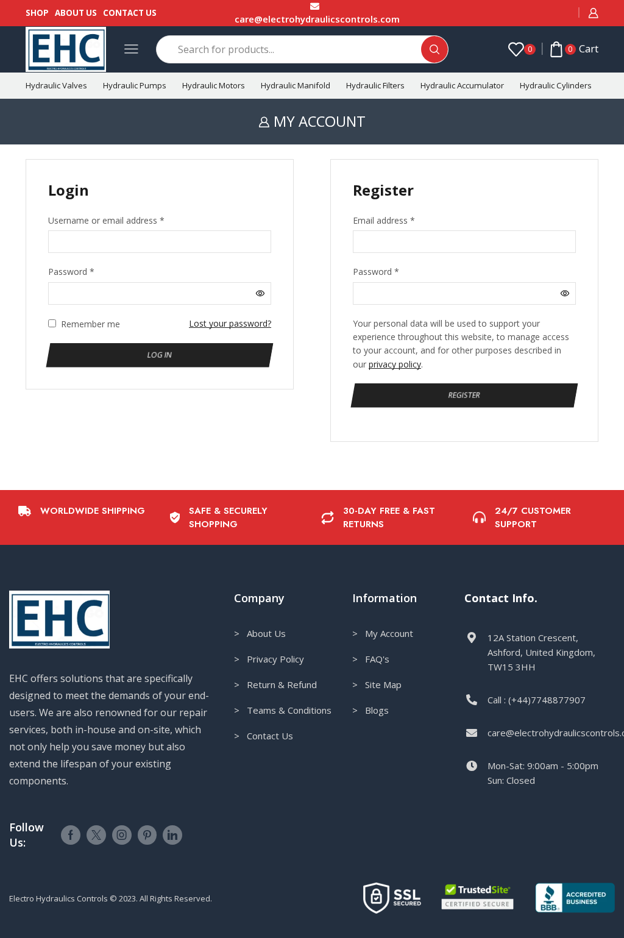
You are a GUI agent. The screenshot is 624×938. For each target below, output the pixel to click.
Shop (37, 12)
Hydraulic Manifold (295, 85)
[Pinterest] (147, 835)
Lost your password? (230, 323)
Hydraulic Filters (375, 85)
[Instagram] (122, 835)
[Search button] (434, 49)
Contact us (130, 12)
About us (76, 12)
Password (71, 271)
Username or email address (106, 220)
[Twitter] (96, 835)
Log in (160, 354)
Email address (384, 220)
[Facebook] (70, 835)
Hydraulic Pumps (134, 85)
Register (464, 395)
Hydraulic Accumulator (462, 85)
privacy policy (395, 364)
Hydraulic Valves (56, 85)
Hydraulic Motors (213, 85)
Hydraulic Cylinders (556, 85)
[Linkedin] (172, 835)
